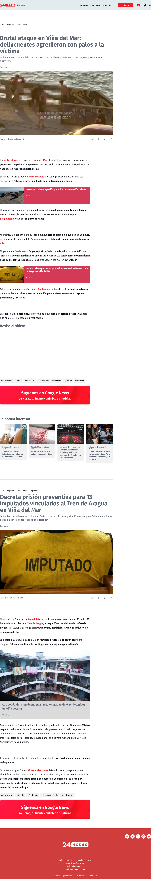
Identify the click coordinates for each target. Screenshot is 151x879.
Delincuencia (6, 380)
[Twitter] (104, 139)
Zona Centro (95, 5)
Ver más (29, 195)
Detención (56, 380)
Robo (18, 380)
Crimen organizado (50, 795)
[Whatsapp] (92, 139)
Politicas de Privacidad (76, 869)
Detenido (20, 795)
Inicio (2, 24)
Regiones (11, 24)
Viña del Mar (43, 380)
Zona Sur (107, 5)
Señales (125, 5)
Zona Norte (83, 5)
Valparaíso (79, 380)
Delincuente (29, 380)
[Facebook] (98, 139)
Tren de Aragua (67, 795)
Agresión (68, 380)
